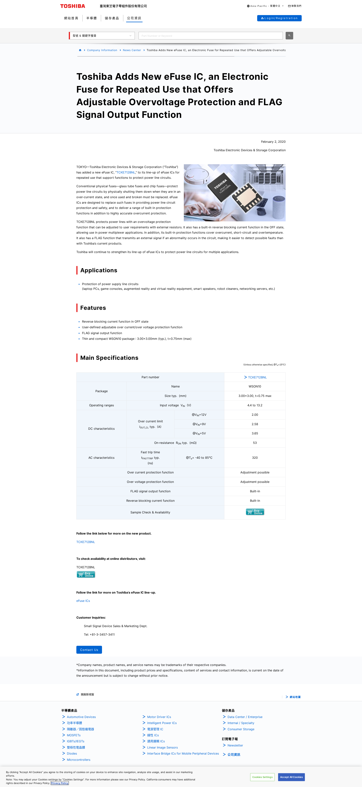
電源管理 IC (155, 729)
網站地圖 (295, 697)
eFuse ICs (83, 601)
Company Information (102, 50)
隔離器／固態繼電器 (80, 729)
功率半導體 (74, 723)
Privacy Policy (59, 783)
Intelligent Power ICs (162, 723)
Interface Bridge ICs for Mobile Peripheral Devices (183, 753)
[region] (181, 777)
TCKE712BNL (126, 172)
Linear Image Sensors (162, 747)
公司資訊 (234, 754)
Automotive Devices (81, 717)
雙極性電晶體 (76, 747)
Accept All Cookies (291, 777)
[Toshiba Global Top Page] (80, 6)
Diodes (72, 753)
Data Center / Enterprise (245, 717)
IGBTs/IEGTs (75, 741)
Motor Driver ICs (159, 717)
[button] (265, 6)
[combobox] (211, 35)
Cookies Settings (262, 777)
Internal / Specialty (241, 723)
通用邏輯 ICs (156, 741)
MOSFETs (74, 735)
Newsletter (235, 745)
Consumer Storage (241, 729)
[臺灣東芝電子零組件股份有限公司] (123, 6)
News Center (132, 50)
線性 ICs (153, 735)
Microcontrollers (78, 760)
